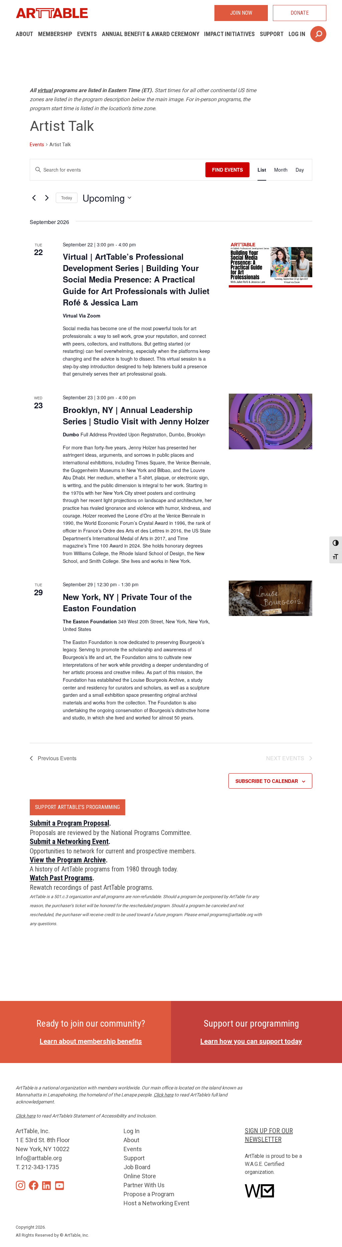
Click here (163, 1094)
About (24, 34)
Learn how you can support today (251, 1041)
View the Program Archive (68, 860)
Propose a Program (149, 1194)
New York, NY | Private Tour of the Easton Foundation (127, 602)
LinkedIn (46, 1185)
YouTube (59, 1185)
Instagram (20, 1185)
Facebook (33, 1185)
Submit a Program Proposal (69, 823)
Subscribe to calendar (266, 781)
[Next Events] (47, 198)
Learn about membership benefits (91, 1041)
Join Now (241, 13)
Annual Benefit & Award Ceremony (150, 34)
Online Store (140, 1176)
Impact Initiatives (229, 34)
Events (87, 34)
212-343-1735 (40, 1167)
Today (66, 197)
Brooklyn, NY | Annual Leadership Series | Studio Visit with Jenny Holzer (136, 415)
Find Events (227, 169)
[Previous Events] (34, 198)
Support (272, 34)
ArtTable (52, 13)
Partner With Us (144, 1185)
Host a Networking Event (156, 1203)
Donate (300, 13)
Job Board (137, 1167)
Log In (297, 34)
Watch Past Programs (61, 878)
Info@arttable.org (39, 1158)
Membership (55, 34)
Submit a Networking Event (69, 841)
